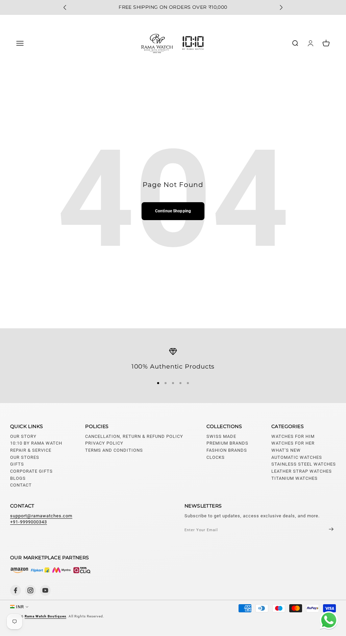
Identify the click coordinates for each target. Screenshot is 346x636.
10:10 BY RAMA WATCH (36, 443)
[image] (50, 570)
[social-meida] (15, 590)
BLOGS (18, 478)
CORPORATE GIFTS (31, 471)
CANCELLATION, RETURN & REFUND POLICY (134, 436)
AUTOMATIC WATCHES (296, 457)
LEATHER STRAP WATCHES (301, 471)
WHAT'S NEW (286, 450)
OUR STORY (23, 436)
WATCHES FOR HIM (293, 436)
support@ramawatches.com (41, 515)
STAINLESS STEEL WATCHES (303, 464)
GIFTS (17, 464)
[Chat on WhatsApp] (327, 621)
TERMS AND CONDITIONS (114, 450)
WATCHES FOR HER (293, 443)
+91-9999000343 (28, 521)
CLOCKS (215, 457)
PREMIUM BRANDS (227, 443)
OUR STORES (24, 457)
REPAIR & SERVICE (30, 450)
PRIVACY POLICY (104, 443)
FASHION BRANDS (226, 450)
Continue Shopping (173, 211)
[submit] (325, 530)
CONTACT (21, 485)
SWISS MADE (221, 436)
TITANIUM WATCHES (294, 478)
